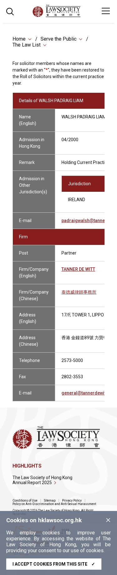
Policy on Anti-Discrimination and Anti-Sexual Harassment (54, 504)
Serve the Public (58, 39)
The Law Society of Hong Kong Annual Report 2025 (42, 480)
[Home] (73, 15)
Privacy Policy (72, 500)
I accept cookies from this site (53, 564)
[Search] (10, 11)
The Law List (26, 45)
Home (19, 39)
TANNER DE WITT (78, 269)
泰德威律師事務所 (78, 292)
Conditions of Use (24, 500)
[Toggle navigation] (106, 11)
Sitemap (50, 500)
